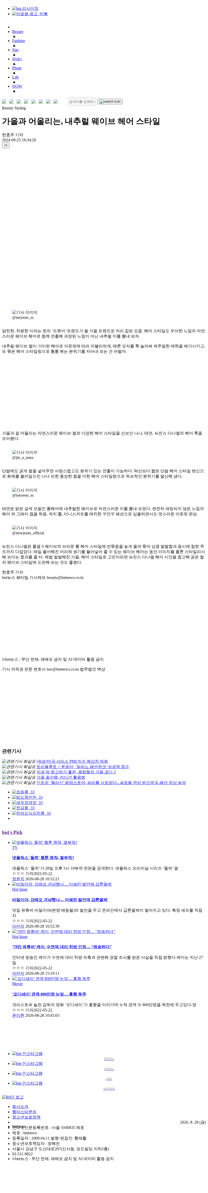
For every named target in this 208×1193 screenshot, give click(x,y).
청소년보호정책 (26, 1117)
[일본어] (20, 102)
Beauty (18, 31)
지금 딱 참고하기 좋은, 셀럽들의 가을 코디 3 (76, 772)
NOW (17, 86)
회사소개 (20, 1106)
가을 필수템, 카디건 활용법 (61, 777)
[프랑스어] (34, 102)
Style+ (17, 59)
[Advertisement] (22, 229)
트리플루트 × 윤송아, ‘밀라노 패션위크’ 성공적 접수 (83, 767)
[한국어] (5, 102)
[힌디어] (49, 102)
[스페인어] (42, 102)
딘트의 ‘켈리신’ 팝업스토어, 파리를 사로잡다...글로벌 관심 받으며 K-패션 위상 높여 (111, 782)
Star (15, 50)
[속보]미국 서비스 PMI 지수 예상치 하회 (72, 761)
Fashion (18, 40)
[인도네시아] (57, 102)
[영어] (12, 102)
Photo (17, 68)
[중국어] (27, 102)
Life (15, 77)
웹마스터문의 (24, 1112)
